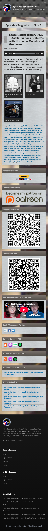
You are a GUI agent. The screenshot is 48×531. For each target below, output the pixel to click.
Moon (11, 148)
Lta (43, 142)
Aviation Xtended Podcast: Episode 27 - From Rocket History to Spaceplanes (23, 373)
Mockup (6, 148)
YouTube (21, 440)
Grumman (31, 133)
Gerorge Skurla (37, 130)
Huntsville (7, 139)
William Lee (21, 162)
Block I (35, 126)
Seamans (26, 157)
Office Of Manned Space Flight (14, 151)
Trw (15, 162)
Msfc (18, 148)
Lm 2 (20, 142)
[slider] (24, 53)
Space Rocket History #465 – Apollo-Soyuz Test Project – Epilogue (22, 388)
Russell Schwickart (10, 157)
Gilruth (6, 133)
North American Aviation (33, 148)
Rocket (38, 155)
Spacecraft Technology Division (31, 160)
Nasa (22, 148)
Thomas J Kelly (8, 162)
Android (5, 461)
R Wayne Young (19, 153)
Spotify (5, 465)
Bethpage (29, 126)
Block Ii (41, 126)
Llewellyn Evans (9, 142)
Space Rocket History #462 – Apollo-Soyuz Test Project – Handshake (22, 402)
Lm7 (39, 142)
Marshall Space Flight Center (25, 146)
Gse (27, 135)
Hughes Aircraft (37, 137)
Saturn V (19, 157)
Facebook (6, 440)
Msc (15, 148)
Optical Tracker (30, 151)
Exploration (37, 128)
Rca (25, 153)
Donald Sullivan (27, 128)
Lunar (5, 144)
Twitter (13, 440)
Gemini (6, 130)
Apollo (11, 126)
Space (32, 157)
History (6, 137)
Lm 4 (28, 142)
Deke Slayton (17, 128)
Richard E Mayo (9, 155)
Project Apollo (8, 153)
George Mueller (14, 130)
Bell (24, 126)
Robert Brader (19, 155)
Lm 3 (24, 142)
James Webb (15, 139)
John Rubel (23, 139)
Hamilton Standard (35, 135)
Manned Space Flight (25, 144)
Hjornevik (12, 137)
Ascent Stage (18, 126)
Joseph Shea (32, 139)
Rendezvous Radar (33, 153)
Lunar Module (12, 144)
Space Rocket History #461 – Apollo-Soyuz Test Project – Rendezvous (22, 407)
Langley (39, 139)
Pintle (37, 151)
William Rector (30, 162)
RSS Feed (5, 454)
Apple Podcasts (7, 458)
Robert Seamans (29, 155)
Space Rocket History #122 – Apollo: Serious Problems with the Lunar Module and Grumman (26, 39)
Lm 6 (36, 142)
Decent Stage (8, 128)
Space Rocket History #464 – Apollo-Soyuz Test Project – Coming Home (22, 393)
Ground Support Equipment (18, 133)
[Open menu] (45, 3)
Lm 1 (16, 142)
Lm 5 (32, 142)
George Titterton (25, 130)
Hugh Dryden (26, 137)
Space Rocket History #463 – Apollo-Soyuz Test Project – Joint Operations (23, 397)
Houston (19, 137)
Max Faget (39, 146)
